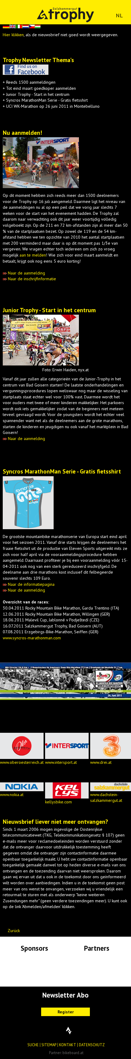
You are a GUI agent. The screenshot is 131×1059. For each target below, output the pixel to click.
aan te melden (32, 255)
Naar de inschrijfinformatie (31, 278)
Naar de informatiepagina (31, 584)
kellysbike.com (58, 802)
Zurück (14, 930)
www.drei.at (101, 762)
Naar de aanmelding (26, 273)
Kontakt (67, 1044)
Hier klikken (13, 34)
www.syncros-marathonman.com (32, 638)
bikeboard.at (72, 1052)
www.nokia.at (11, 794)
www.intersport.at (61, 762)
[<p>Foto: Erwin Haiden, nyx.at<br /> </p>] (41, 365)
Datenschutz (92, 1044)
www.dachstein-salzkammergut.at (106, 797)
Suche (33, 1044)
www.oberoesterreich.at (22, 762)
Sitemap (48, 1044)
